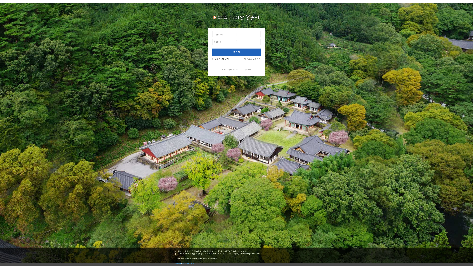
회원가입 (248, 69)
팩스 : (220, 254)
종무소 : (178, 254)
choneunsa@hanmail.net (249, 254)
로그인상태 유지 (221, 59)
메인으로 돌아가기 (252, 59)
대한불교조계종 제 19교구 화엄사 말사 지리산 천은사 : (194, 251)
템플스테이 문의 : (198, 254)
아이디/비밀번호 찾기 (230, 69)
